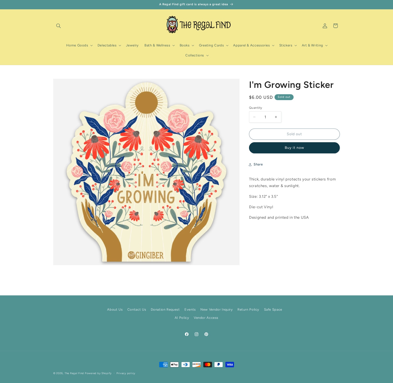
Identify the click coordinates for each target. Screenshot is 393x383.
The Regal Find (74, 373)
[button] (58, 25)
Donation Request (165, 309)
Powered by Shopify (98, 373)
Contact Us (136, 309)
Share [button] (258, 164)
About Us (115, 309)
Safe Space (273, 309)
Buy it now (294, 147)
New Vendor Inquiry (216, 309)
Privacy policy (125, 373)
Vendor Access (206, 318)
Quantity (255, 107)
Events (190, 309)
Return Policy (248, 309)
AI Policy (182, 318)
